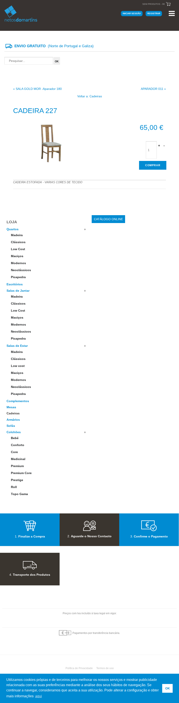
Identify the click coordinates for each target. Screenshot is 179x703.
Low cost (18, 366)
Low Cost (18, 249)
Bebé (15, 438)
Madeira (17, 235)
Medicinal (18, 459)
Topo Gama (19, 494)
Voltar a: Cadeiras (89, 96)
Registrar (153, 13)
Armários (13, 419)
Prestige (17, 480)
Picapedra (18, 277)
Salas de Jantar (18, 290)
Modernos (18, 263)
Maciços (17, 256)
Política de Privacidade (79, 668)
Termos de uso (105, 668)
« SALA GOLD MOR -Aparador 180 (37, 89)
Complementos (18, 401)
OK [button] (167, 688)
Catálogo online (108, 219)
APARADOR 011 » (153, 89)
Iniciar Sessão (132, 13)
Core (14, 452)
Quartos (13, 229)
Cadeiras (13, 413)
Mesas (11, 407)
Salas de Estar (17, 345)
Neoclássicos (21, 270)
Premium (17, 466)
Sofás (11, 425)
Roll (14, 487)
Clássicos (18, 242)
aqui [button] (38, 696)
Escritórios (15, 284)
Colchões (14, 432)
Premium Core (21, 473)
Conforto (17, 445)
